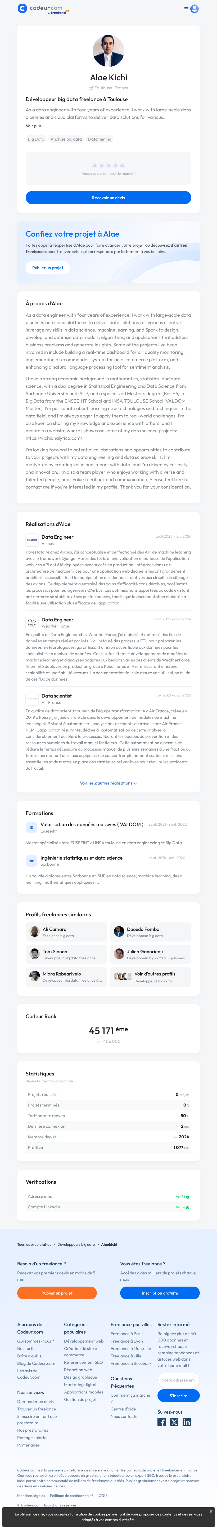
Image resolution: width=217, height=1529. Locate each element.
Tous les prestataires (34, 1244)
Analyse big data (66, 139)
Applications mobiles (83, 1392)
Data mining (99, 139)
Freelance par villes (131, 1324)
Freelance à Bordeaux (131, 1363)
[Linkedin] (187, 1422)
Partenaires (28, 1445)
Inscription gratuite (160, 1293)
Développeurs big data (153, 981)
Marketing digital (80, 1384)
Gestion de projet (80, 1399)
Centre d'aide (123, 1409)
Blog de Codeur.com (36, 1363)
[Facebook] (161, 1422)
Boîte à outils (29, 1355)
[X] (174, 1422)
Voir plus (34, 125)
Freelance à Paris (127, 1333)
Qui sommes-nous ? (35, 1341)
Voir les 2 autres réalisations (106, 783)
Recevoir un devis (108, 197)
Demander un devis (35, 1401)
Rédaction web (78, 1369)
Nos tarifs (26, 1348)
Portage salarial (32, 1437)
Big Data (36, 139)
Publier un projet (47, 267)
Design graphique (80, 1377)
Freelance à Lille (126, 1355)
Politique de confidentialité (72, 1495)
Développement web (83, 1341)
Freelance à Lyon (127, 1341)
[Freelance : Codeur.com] (44, 8)
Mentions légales (31, 1495)
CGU (103, 1495)
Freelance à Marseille (131, 1348)
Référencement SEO (83, 1362)
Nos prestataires (32, 1430)
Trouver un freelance (36, 1409)
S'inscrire (178, 1395)
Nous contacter (125, 1416)
